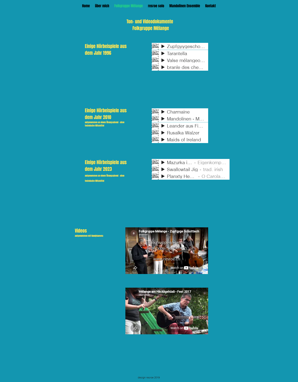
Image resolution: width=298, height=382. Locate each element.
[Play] (163, 46)
